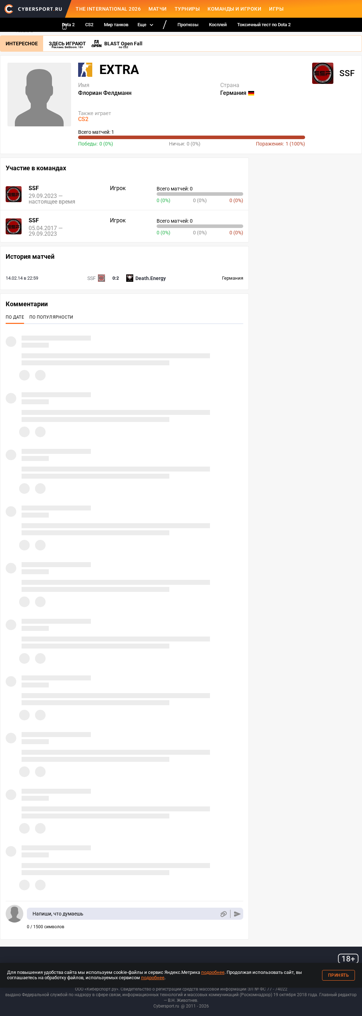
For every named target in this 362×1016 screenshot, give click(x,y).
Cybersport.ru (166, 1006)
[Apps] (64, 26)
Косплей (218, 24)
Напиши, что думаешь (58, 914)
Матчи (157, 9)
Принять (338, 975)
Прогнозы (187, 24)
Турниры (187, 9)
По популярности (51, 317)
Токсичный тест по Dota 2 (264, 24)
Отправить (237, 913)
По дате (15, 317)
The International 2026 (108, 9)
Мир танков (116, 24)
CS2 (89, 24)
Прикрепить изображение (223, 913)
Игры (276, 9)
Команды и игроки (234, 9)
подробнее (212, 972)
